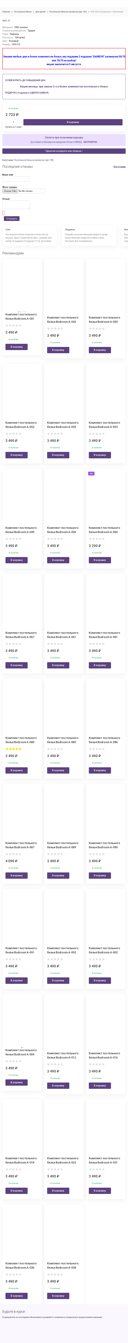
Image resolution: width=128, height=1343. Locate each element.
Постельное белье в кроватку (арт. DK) (68, 12)
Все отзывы (120, 166)
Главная (6, 12)
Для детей (40, 12)
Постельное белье (23, 12)
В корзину (73, 122)
